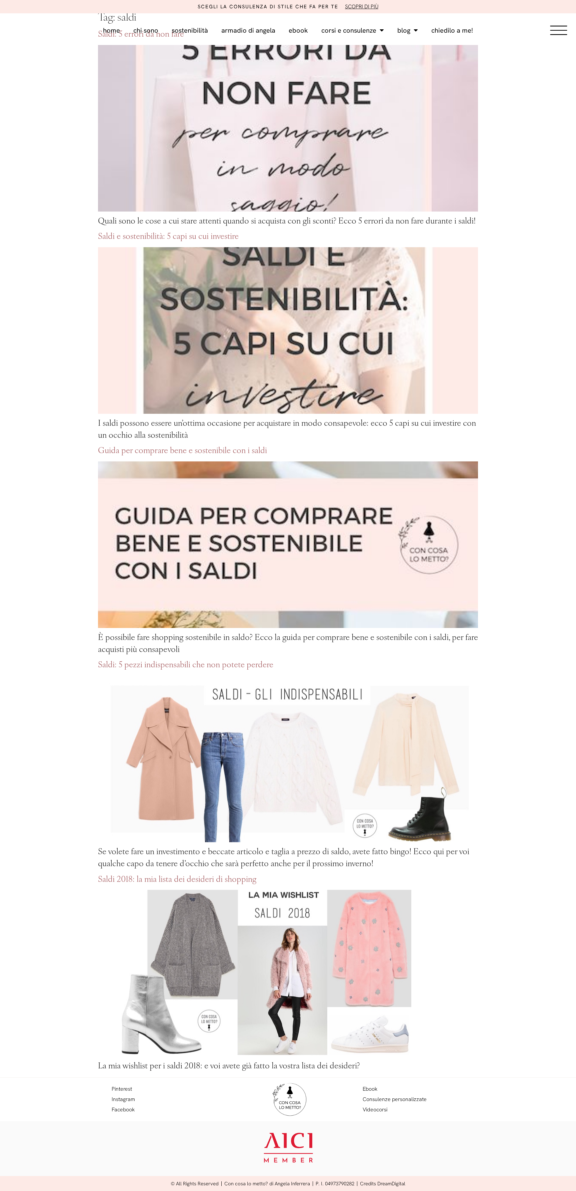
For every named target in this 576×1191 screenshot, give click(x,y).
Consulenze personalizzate (395, 1099)
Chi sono (145, 30)
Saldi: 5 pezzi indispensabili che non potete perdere (185, 665)
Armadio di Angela (248, 30)
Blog (403, 30)
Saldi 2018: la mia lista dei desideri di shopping (177, 880)
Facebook (123, 1109)
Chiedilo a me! (452, 30)
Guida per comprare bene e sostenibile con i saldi (182, 451)
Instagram (123, 1099)
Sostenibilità (190, 30)
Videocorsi (375, 1109)
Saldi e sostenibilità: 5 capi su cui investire (168, 237)
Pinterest (122, 1088)
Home (111, 30)
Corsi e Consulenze (348, 30)
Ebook (298, 30)
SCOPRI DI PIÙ (361, 6)
